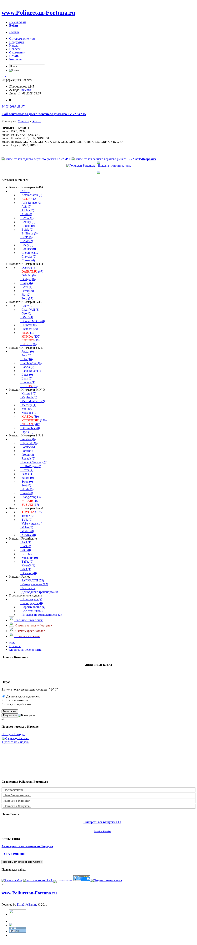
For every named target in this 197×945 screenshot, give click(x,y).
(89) (30, 416)
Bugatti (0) (27, 225)
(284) (31, 424)
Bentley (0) (27, 222)
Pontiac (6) (27, 447)
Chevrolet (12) (29, 252)
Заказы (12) (28, 588)
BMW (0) (26, 218)
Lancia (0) (27, 367)
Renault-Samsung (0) (33, 462)
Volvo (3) (26, 527)
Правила (15, 646)
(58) (31, 500)
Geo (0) (25, 313)
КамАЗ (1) (27, 565)
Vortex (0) (27, 531)
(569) (32, 512)
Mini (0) (26, 408)
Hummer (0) (28, 325)
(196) (34, 420)
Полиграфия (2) (31, 599)
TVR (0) (26, 519)
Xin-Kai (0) (28, 535)
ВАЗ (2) (26, 553)
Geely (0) (26, 305)
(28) (30, 198)
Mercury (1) (28, 405)
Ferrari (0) (27, 290)
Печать (13, 56)
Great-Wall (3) (29, 309)
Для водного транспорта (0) (39, 592)
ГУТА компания (13, 853)
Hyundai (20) (29, 328)
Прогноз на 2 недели (15, 742)
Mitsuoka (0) (28, 412)
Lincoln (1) (27, 382)
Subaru (36, 121)
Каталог (14, 45)
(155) (31, 336)
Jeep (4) (25, 355)
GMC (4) (26, 317)
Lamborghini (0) (31, 363)
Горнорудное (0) (31, 603)
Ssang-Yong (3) (30, 497)
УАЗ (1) (25, 569)
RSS (12, 642)
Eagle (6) (26, 283)
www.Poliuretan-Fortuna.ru (38, 12)
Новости (15, 49)
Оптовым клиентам (22, 38)
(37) (30, 504)
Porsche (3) (27, 450)
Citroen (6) (27, 260)
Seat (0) (25, 485)
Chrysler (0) (28, 256)
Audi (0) (26, 214)
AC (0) (25, 191)
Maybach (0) (28, 397)
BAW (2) (26, 241)
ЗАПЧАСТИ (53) (32, 580)
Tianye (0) (27, 515)
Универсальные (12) (34, 584)
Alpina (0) (27, 210)
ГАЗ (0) (25, 546)
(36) (30, 340)
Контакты (15, 59)
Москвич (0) (29, 557)
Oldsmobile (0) (30, 428)
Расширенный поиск (28, 620)
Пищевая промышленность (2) (41, 614)
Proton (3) (27, 454)
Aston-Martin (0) (31, 195)
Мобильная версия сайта (25, 649)
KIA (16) (26, 359)
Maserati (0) (28, 393)
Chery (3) (26, 245)
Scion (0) (26, 481)
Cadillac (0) (28, 248)
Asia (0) (25, 206)
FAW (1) (26, 287)
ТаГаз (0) (26, 561)
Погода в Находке (13, 734)
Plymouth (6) (29, 443)
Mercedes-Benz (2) (32, 401)
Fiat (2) (25, 294)
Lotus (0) (26, 374)
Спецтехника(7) (31, 610)
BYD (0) (26, 237)
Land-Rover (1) (30, 370)
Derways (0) (28, 573)
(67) (32, 271)
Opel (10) (26, 432)
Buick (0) (26, 229)
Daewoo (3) (28, 267)
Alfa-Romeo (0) (30, 202)
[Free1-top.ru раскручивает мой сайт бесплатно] (10, 925)
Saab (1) (26, 473)
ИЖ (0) (25, 550)
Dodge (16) (28, 279)
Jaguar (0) (27, 351)
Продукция (16, 42)
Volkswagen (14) (31, 523)
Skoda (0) (26, 489)
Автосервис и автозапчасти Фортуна (27, 846)
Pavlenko (25, 90)
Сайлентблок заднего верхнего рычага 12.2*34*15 (44, 114)
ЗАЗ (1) (25, 542)
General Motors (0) (32, 321)
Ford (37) (26, 298)
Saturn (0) (27, 477)
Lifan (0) (26, 378)
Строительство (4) (32, 607)
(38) (29, 344)
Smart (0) (26, 493)
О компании (17, 52)
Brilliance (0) (29, 233)
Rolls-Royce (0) (30, 466)
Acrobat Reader (102, 831)
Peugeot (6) (28, 439)
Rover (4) (26, 470)
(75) (30, 386)
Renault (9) (27, 458)
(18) (28, 332)
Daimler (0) (28, 275)
